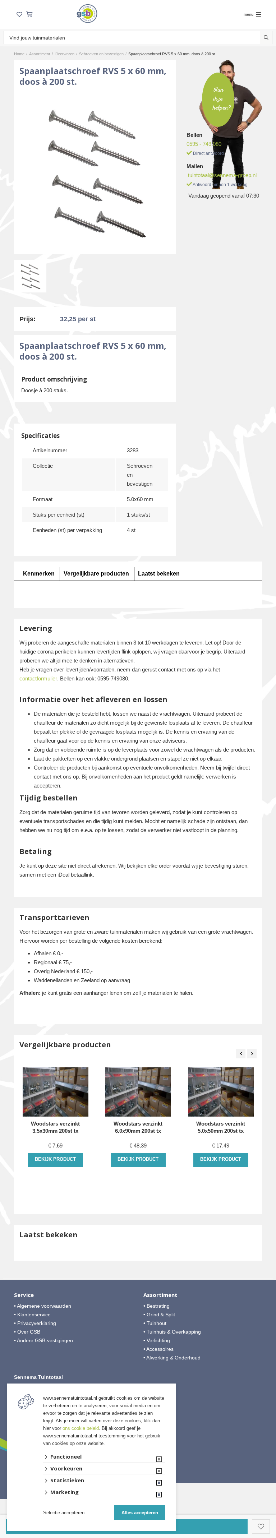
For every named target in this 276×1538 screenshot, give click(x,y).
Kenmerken (39, 574)
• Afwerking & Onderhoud (172, 1358)
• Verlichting (156, 1340)
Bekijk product (55, 1159)
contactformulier (38, 678)
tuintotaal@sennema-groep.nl (222, 175)
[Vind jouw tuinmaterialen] (266, 37)
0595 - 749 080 (204, 144)
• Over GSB (27, 1332)
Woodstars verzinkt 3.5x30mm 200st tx (55, 1127)
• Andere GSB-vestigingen (43, 1340)
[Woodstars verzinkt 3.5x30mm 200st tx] (55, 1092)
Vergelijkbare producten (96, 574)
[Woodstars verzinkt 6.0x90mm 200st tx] (138, 1092)
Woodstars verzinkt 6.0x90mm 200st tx (138, 1127)
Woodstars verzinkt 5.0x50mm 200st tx (220, 1127)
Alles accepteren (139, 1512)
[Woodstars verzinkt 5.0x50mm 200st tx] (221, 1092)
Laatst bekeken (159, 574)
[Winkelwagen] (29, 15)
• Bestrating (156, 1306)
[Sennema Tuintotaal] (87, 13)
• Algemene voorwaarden (42, 1306)
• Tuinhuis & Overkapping (172, 1332)
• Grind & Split (159, 1314)
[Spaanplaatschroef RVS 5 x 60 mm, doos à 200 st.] (95, 173)
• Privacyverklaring (35, 1323)
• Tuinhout (154, 1323)
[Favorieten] (19, 15)
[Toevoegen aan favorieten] (261, 1526)
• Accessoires (158, 1349)
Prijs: (27, 319)
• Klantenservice (32, 1314)
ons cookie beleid (81, 1428)
